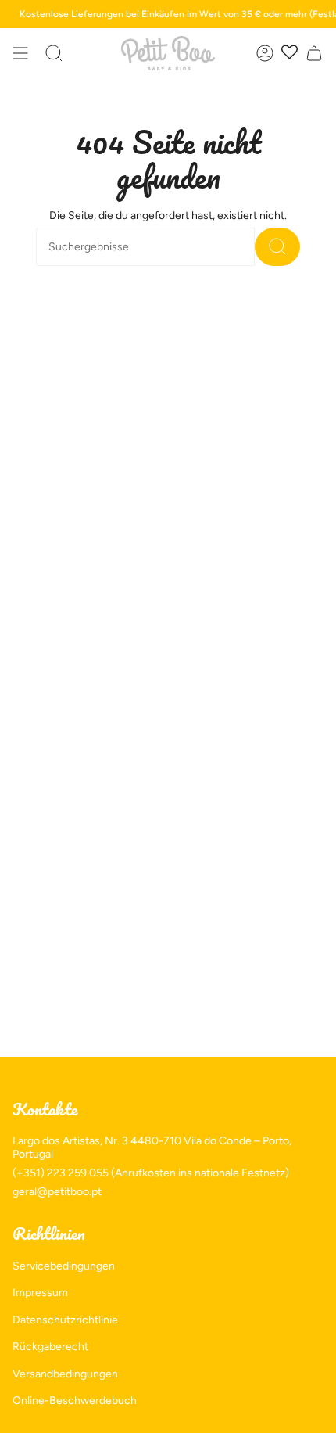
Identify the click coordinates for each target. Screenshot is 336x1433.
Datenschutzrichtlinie (65, 1320)
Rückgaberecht (50, 1346)
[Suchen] (277, 247)
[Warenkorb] (314, 53)
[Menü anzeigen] (20, 53)
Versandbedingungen (65, 1374)
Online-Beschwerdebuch (75, 1400)
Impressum (40, 1292)
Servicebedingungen (64, 1266)
